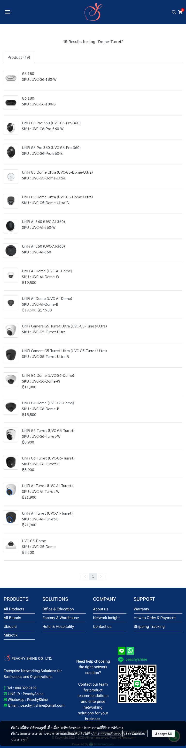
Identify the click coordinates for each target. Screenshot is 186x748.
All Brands (12, 617)
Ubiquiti (10, 626)
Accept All (163, 733)
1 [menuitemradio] (93, 576)
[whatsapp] (130, 651)
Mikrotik (10, 635)
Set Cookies (135, 733)
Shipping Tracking (149, 626)
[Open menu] (7, 12)
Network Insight (106, 617)
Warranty (141, 609)
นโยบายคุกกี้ (20, 739)
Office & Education (58, 609)
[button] (173, 12)
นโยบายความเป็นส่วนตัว (108, 733)
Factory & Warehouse (60, 617)
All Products (14, 609)
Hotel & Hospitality (58, 626)
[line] (121, 651)
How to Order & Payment (155, 617)
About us (100, 609)
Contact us (102, 626)
